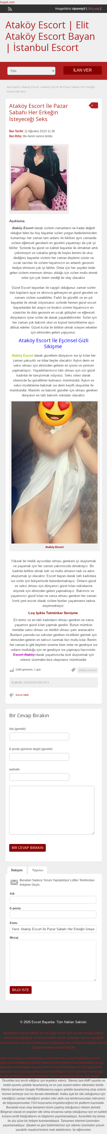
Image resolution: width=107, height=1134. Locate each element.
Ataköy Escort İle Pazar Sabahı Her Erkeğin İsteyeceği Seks (38, 112)
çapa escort (8, 1062)
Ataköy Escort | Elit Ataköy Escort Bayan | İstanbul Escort (50, 36)
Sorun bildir (22, 694)
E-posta (15, 908)
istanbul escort (41, 1043)
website (14, 769)
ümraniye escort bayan (58, 1047)
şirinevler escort (54, 1038)
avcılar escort (20, 1043)
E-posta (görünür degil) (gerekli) (31, 749)
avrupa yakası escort (36, 1071)
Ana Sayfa (13, 86)
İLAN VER (82, 70)
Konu (13, 923)
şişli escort (58, 1033)
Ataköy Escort (30, 86)
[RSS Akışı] (9, 8)
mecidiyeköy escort (28, 1038)
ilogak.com (7, 2)
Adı (12, 893)
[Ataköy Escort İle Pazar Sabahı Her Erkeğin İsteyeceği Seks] (39, 178)
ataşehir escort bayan (68, 1043)
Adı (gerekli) (17, 729)
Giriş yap (94, 8)
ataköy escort (88, 670)
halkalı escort (39, 1033)
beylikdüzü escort (16, 1033)
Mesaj (14, 937)
